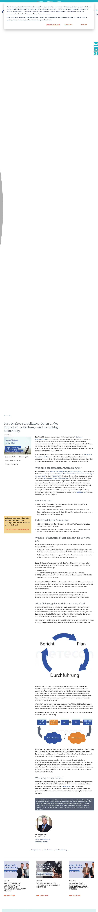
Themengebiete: (10, 457)
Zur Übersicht (48, 850)
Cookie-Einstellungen (53, 24)
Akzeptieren (68, 24)
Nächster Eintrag (63, 850)
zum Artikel (11, 895)
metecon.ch (50, 1)
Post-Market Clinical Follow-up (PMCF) (57, 478)
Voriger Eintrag (35, 850)
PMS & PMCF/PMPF (11, 464)
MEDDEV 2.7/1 (56, 476)
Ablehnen (84, 24)
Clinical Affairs (24, 457)
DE (97, 10)
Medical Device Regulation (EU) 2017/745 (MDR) (66, 471)
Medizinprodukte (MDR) (13, 460)
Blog (10, 416)
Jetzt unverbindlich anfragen (19, 529)
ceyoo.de (59, 1)
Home (5, 416)
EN (97, 15)
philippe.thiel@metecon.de (42, 839)
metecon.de (40, 1)
